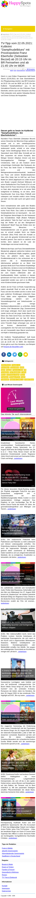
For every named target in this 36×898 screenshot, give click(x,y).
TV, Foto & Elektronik (9, 877)
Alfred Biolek (6, 365)
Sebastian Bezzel (30, 70)
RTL (33, 485)
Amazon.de (8, 347)
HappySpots (5, 34)
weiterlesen (18, 458)
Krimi (15, 70)
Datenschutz (6, 891)
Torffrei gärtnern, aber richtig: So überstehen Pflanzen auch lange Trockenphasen (15, 765)
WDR (11, 70)
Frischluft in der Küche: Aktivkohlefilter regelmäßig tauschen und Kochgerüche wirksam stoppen (17, 625)
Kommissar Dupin (13, 375)
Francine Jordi (18, 370)
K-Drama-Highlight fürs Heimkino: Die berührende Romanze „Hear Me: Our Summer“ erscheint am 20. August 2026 (18, 673)
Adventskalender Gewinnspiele (13, 853)
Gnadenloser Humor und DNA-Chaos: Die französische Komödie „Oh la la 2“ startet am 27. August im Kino (17, 434)
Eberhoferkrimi (21, 70)
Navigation (7, 29)
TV (11, 34)
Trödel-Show (29, 379)
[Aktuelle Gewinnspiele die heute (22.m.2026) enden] (16, 412)
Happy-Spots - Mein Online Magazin (16, 4)
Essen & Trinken (8, 867)
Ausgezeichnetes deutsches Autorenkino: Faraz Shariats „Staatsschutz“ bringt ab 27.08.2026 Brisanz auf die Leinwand (16, 577)
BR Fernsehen (31, 69)
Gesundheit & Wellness (10, 872)
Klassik (8, 370)
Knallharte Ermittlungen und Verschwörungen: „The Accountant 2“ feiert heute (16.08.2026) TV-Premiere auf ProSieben (17, 812)
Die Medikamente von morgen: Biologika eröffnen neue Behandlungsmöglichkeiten (14, 530)
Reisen (4, 875)
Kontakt (4, 886)
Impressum (6, 888)
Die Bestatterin (15, 372)
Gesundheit (14, 367)
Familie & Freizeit (8, 869)
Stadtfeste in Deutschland (11, 856)
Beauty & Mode (7, 864)
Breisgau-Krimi (14, 377)
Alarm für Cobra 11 (16, 379)
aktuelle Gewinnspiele (10, 851)
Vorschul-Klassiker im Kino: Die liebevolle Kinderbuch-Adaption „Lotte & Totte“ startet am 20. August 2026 (18, 717)
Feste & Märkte (7, 848)
